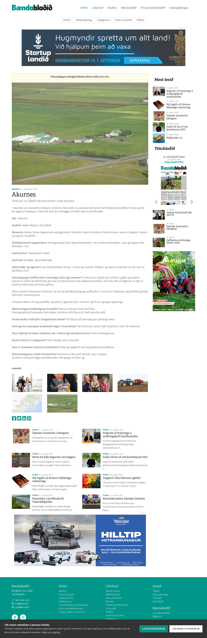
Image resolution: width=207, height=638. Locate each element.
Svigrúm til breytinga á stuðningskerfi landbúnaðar (120, 434)
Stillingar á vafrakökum (185, 629)
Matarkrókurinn (113, 594)
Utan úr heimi (123, 20)
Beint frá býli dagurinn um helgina (53, 457)
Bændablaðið (128, 7)
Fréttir (84, 7)
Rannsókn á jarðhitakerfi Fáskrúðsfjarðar (48, 500)
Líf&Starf (97, 7)
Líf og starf (111, 608)
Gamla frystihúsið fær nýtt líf (179, 214)
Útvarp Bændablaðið (152, 7)
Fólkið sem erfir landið (117, 605)
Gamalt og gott (66, 594)
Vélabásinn (111, 619)
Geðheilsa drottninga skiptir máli (178, 241)
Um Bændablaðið (161, 613)
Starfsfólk (157, 616)
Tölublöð (157, 598)
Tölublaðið (164, 148)
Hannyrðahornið (114, 598)
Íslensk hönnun (113, 591)
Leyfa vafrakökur (153, 629)
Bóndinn (16, 189)
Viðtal (140, 20)
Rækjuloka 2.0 (174, 137)
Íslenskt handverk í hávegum (50, 433)
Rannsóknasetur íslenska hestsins (124, 498)
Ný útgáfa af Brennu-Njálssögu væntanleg (51, 479)
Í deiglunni (103, 20)
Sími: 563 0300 (22, 600)
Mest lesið (163, 79)
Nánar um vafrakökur (51, 632)
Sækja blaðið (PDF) (174, 162)
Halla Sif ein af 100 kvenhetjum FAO (125, 457)
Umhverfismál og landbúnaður (74, 605)
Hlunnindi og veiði (115, 615)
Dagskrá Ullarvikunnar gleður (122, 478)
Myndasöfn (158, 601)
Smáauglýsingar (178, 7)
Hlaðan (156, 591)
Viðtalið (109, 612)
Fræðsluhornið (66, 598)
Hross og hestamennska (70, 608)
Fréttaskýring (84, 20)
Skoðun (112, 7)
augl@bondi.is (22, 607)
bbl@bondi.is (21, 603)
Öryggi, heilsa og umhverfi (72, 612)
